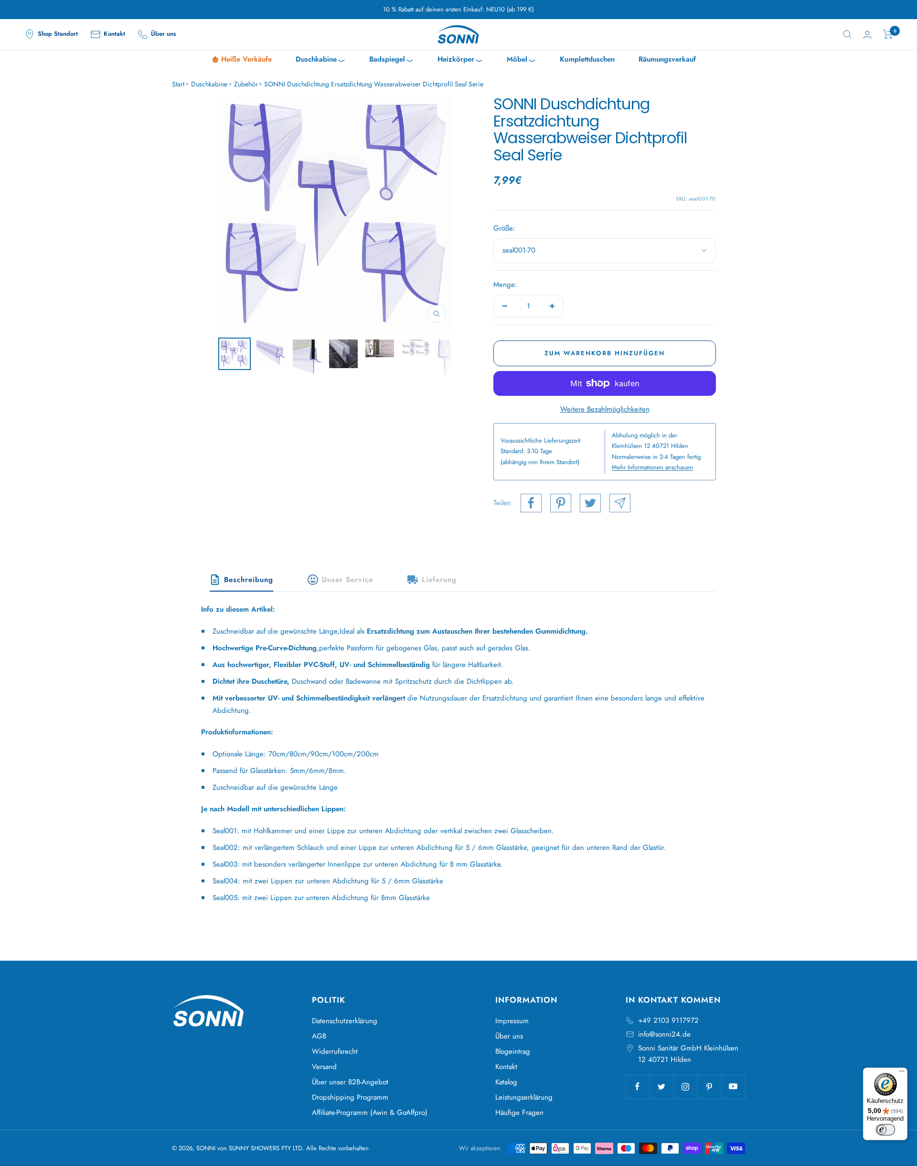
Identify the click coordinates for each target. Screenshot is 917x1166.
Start (178, 84)
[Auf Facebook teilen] (531, 503)
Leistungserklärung (524, 1097)
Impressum (512, 1021)
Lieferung (439, 579)
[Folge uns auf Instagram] (685, 1087)
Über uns (509, 1036)
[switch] (885, 1129)
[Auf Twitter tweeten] (590, 503)
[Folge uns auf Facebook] (638, 1087)
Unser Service (347, 579)
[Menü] (901, 1073)
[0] (888, 34)
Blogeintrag (512, 1051)
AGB (319, 1036)
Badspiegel (391, 60)
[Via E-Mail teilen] (619, 503)
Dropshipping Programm (350, 1097)
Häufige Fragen (519, 1112)
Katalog (506, 1082)
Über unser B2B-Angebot (350, 1082)
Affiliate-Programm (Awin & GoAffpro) (369, 1112)
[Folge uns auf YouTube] (733, 1087)
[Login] (867, 35)
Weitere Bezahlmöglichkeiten (605, 409)
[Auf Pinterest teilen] (560, 503)
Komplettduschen (587, 59)
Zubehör (246, 84)
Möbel (521, 60)
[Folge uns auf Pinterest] (709, 1087)
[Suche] (847, 34)
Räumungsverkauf (667, 59)
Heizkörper (460, 60)
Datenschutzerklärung (344, 1021)
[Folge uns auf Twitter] (661, 1087)
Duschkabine (320, 60)
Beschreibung (248, 579)
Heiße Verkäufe (246, 59)
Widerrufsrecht (335, 1051)
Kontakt (506, 1066)
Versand (324, 1066)
